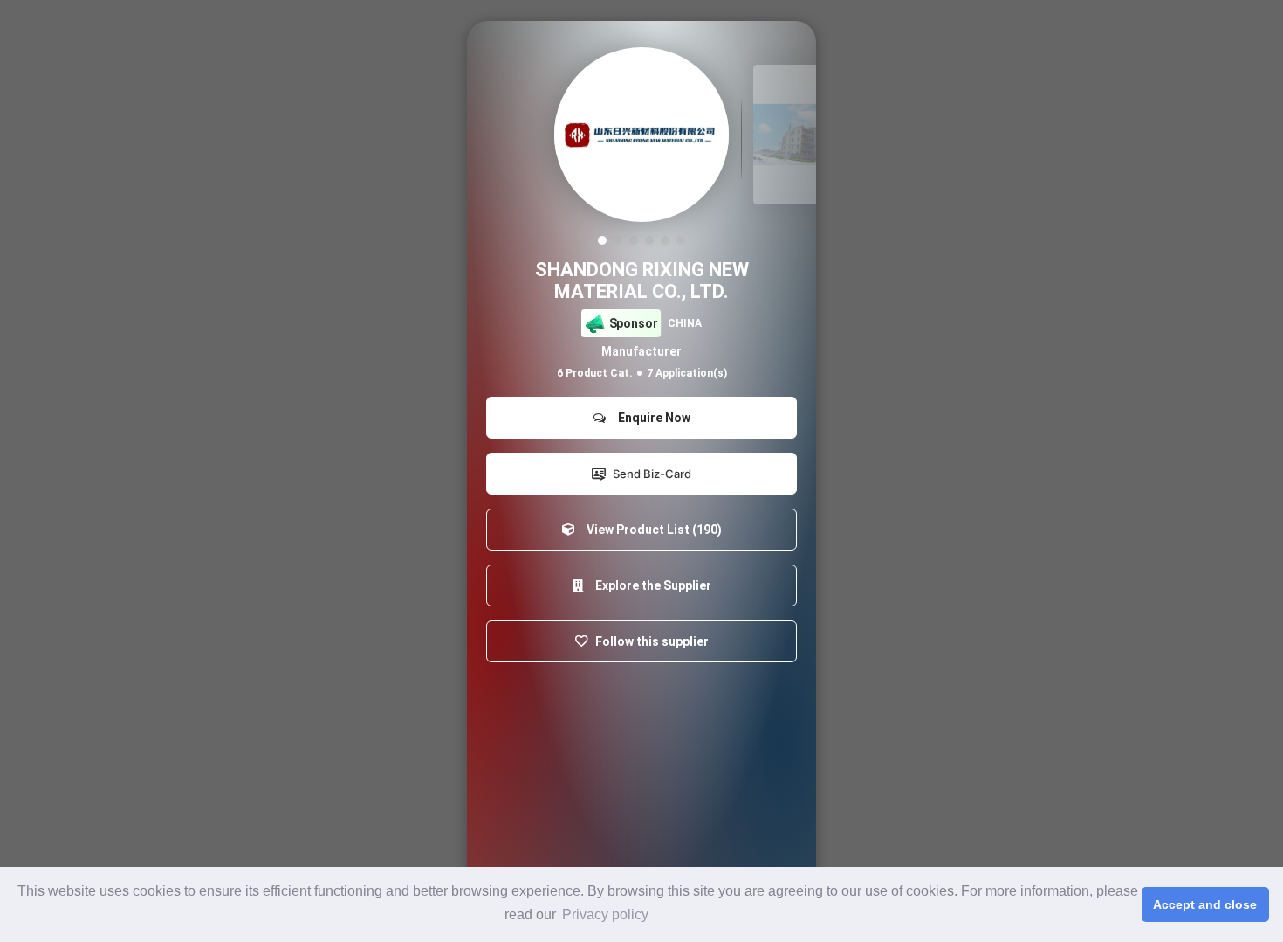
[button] (602, 240)
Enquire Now (651, 418)
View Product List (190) (651, 530)
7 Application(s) (687, 373)
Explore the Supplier (650, 585)
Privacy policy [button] (605, 914)
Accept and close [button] (1205, 904)
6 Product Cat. (595, 373)
